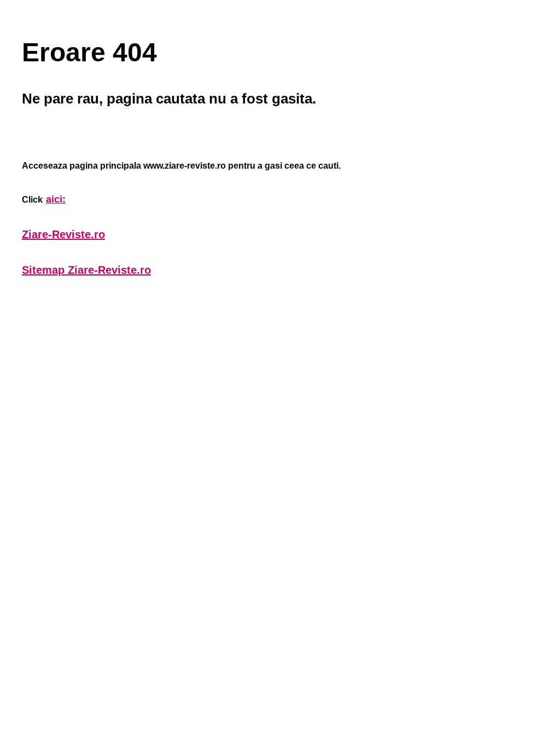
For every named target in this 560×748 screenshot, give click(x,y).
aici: (56, 199)
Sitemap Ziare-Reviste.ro (86, 270)
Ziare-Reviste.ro (63, 234)
